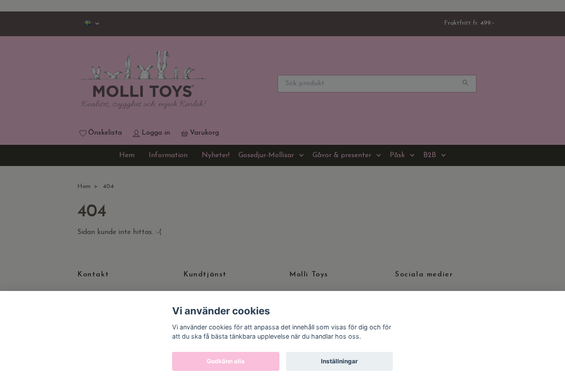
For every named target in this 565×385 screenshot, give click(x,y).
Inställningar (339, 361)
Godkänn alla (226, 361)
